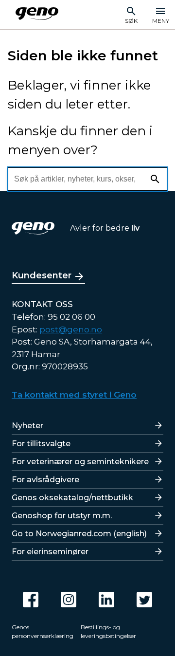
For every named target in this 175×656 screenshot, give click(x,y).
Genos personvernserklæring (42, 631)
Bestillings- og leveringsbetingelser (108, 631)
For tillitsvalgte (41, 443)
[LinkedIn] (106, 599)
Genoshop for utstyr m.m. (62, 515)
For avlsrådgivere (45, 479)
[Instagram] (68, 599)
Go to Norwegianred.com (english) (79, 533)
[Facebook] (30, 599)
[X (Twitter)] (144, 599)
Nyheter (27, 425)
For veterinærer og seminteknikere (80, 461)
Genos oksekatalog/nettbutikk (72, 497)
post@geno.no (70, 329)
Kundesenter (41, 275)
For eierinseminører (50, 551)
